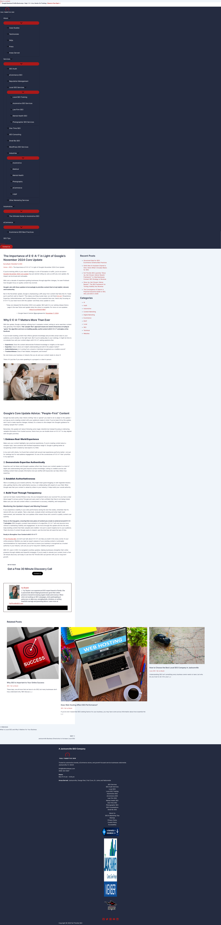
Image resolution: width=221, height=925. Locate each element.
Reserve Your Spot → (53, 3)
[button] (9, 18)
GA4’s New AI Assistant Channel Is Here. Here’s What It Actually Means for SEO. (95, 268)
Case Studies (14, 28)
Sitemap (112, 818)
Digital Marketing (89, 315)
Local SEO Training (20, 97)
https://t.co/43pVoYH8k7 (37, 309)
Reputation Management (18, 81)
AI (84, 302)
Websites (86, 333)
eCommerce (17, 188)
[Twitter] (107, 920)
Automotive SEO (112, 793)
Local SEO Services (16, 87)
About (5, 18)
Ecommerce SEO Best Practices (21, 232)
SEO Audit (13, 69)
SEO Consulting (15, 135)
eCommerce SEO (15, 75)
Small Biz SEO (14, 141)
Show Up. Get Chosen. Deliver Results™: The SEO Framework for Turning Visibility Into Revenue (95, 284)
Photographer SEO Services (23, 122)
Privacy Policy (112, 820)
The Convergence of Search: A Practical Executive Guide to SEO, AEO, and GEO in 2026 (95, 292)
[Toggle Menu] (21, 23)
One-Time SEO (14, 128)
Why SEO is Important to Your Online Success (25, 683)
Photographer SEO (112, 805)
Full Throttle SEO (10, 539)
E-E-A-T (59, 296)
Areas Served (14, 53)
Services (6, 59)
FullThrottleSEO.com (16, 603)
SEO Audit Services (112, 787)
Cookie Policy (112, 822)
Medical (16, 169)
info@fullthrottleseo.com (67, 768)
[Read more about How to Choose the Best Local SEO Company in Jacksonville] (177, 663)
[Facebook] (103, 920)
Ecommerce (87, 318)
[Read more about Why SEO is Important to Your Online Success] (33, 678)
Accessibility (112, 824)
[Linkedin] (9, 608)
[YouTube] (114, 920)
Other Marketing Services (19, 200)
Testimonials (14, 34)
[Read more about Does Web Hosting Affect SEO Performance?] (104, 701)
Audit (85, 305)
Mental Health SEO (20, 116)
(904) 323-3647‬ (64, 771)
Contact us (37, 573)
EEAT (85, 321)
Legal (15, 194)
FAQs (11, 40)
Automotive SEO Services (22, 103)
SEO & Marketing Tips (112, 815)
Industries (13, 153)
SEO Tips (6, 238)
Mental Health (18, 175)
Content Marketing (90, 312)
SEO (8, 686)
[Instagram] (110, 920)
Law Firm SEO (18, 110)
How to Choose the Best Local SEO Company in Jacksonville (174, 668)
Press (11, 47)
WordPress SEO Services (18, 147)
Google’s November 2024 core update (16, 274)
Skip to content (5, 1)
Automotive (17, 163)
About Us (112, 813)
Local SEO (112, 789)
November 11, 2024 (52, 313)
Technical (87, 330)
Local (150, 671)
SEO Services (112, 784)
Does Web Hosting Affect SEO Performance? (79, 705)
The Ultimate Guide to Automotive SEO (24, 216)
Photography (18, 182)
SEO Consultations (112, 807)
